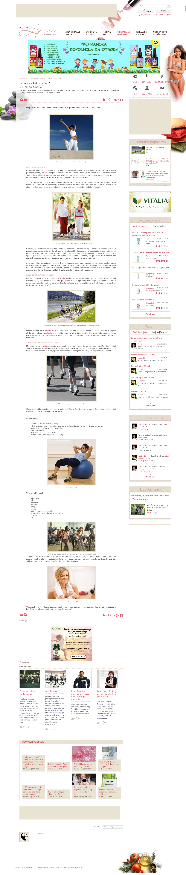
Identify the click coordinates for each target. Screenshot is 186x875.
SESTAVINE (147, 94)
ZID (135, 94)
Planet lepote (23, 78)
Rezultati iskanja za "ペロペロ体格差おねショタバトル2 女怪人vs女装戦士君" (157, 161)
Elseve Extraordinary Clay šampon (150, 253)
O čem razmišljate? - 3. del (143, 354)
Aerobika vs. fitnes (54, 691)
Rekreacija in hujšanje (38, 78)
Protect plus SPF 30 (143, 300)
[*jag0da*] (150, 274)
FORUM (135, 82)
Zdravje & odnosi (141, 33)
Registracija (145, 15)
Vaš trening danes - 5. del (142, 377)
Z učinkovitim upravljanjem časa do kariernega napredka (80, 695)
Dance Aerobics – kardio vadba (28, 692)
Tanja (148, 239)
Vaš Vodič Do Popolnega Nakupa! (72, 867)
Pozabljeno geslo (164, 15)
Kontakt (51, 867)
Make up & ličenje (91, 33)
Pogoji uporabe (43, 867)
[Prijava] (141, 11)
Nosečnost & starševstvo (160, 33)
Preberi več (152, 513)
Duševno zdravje (138, 391)
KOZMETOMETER (162, 82)
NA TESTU (146, 82)
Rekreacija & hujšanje (124, 33)
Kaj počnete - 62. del (140, 366)
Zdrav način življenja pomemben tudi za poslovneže (107, 694)
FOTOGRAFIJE (162, 94)
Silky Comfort (145, 285)
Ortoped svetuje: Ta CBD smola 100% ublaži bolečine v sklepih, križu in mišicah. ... (157, 174)
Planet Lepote (39, 30)
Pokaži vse (150, 314)
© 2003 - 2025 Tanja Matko (24, 867)
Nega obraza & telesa (73, 33)
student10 (141, 358)
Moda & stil (107, 33)
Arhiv (57, 867)
